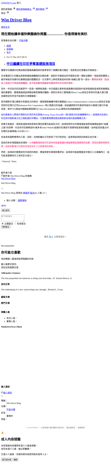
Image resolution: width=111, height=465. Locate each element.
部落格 (9, 49)
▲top (3, 205)
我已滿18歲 (6, 460)
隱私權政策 (70, 428)
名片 (8, 52)
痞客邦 (26, 193)
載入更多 (5, 210)
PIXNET (35, 428)
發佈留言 (5, 227)
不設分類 (23, 40)
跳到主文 (5, 27)
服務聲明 (81, 428)
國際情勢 (22, 200)
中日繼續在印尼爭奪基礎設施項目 (30, 64)
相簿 (8, 46)
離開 (15, 460)
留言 (32, 193)
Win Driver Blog (16, 19)
